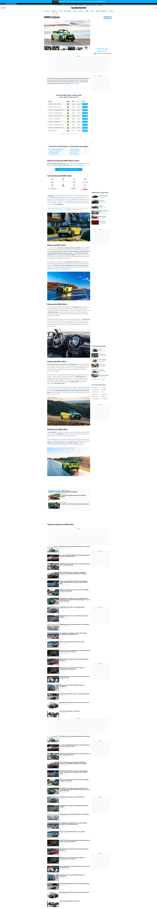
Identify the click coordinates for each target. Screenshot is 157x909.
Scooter (60, 5)
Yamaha (75, 5)
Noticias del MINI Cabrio (74, 154)
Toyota (56, 5)
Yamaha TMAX (87, 5)
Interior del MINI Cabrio (74, 149)
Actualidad (46, 11)
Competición (54, 11)
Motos (92, 11)
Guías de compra (67, 11)
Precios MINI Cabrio (100, 48)
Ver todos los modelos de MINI (104, 53)
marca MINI (50, 204)
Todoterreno (81, 5)
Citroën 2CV (66, 5)
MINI (51, 13)
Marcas (48, 13)
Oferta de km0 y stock (102, 51)
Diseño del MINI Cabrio (53, 152)
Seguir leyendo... (75, 83)
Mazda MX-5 (76, 208)
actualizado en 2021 (61, 202)
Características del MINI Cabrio (55, 150)
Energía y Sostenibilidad (101, 11)
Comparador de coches (102, 49)
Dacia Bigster (94, 5)
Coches (60, 11)
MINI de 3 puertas (74, 195)
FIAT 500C (63, 208)
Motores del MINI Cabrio (54, 154)
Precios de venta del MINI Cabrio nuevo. (57, 149)
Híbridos (87, 11)
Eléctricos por (7, 3)
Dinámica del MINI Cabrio (75, 150)
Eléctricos (81, 11)
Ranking (75, 11)
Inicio (45, 13)
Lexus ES (71, 5)
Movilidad (110, 11)
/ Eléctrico (106, 48)
